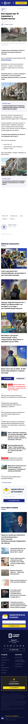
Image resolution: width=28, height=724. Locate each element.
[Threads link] (20, 646)
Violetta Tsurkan (8, 24)
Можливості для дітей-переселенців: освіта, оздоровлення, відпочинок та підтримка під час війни (12, 338)
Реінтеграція (18, 666)
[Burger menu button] (2, 3)
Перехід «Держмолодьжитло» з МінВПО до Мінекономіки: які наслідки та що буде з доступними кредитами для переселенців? (13, 305)
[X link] (17, 646)
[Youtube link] (8, 646)
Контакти (4, 670)
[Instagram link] (11, 646)
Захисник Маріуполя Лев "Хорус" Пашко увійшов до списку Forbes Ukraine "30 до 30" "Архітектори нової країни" (17, 449)
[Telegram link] (14, 646)
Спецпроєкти (5, 660)
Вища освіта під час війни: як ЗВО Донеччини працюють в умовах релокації (13, 371)
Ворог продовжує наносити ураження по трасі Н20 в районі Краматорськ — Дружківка (13, 414)
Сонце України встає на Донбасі (20, 660)
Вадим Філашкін (6, 60)
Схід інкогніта (19, 664)
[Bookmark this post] (26, 8)
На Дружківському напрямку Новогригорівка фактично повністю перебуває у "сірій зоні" (11, 404)
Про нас (3, 662)
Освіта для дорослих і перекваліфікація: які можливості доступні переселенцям (13, 273)
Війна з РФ (3, 9)
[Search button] (13, 3)
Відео (2, 665)
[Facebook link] (4, 646)
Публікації (4, 657)
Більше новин (7, 482)
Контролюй (18, 657)
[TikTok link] (23, 646)
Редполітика (5, 667)
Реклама (3, 673)
